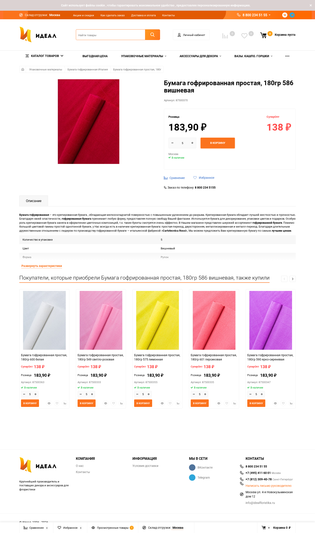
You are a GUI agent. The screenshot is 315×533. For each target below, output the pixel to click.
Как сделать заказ (112, 15)
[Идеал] (44, 465)
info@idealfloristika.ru (260, 503)
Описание (33, 200)
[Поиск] (152, 34)
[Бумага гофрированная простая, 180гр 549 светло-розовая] (101, 321)
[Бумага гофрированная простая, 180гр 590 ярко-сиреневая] (270, 321)
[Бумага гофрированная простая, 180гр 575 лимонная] (157, 321)
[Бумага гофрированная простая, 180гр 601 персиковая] (214, 321)
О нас (80, 465)
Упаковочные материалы (45, 69)
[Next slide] (293, 279)
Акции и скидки (83, 15)
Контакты (168, 15)
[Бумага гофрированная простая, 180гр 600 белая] (44, 321)
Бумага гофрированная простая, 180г (137, 69)
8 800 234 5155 (205, 187)
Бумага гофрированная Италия (88, 69)
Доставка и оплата (143, 15)
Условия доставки (145, 465)
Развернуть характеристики (41, 266)
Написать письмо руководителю (268, 485)
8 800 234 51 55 (255, 15)
